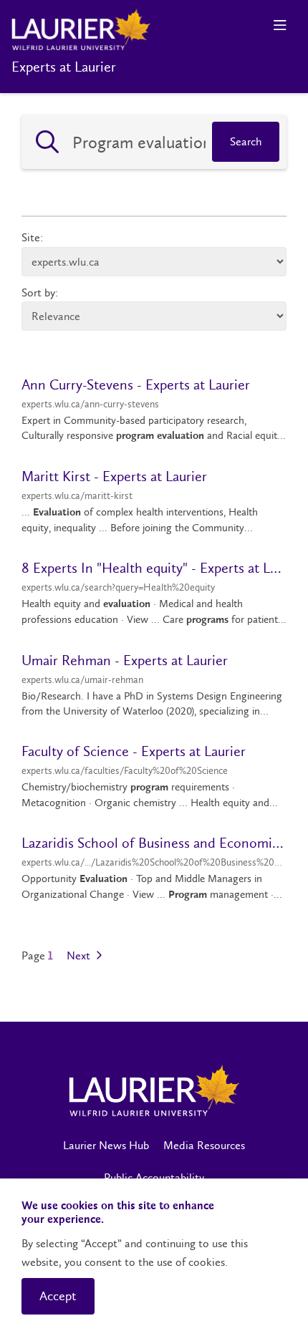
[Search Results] (47, 142)
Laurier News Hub (106, 1145)
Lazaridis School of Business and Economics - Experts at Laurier (154, 842)
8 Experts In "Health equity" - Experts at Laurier (154, 567)
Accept (58, 1296)
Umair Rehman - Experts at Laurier (124, 660)
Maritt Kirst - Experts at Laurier (114, 476)
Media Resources (204, 1145)
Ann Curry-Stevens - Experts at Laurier (135, 384)
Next (80, 955)
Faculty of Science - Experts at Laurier (133, 751)
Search (245, 141)
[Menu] (280, 25)
